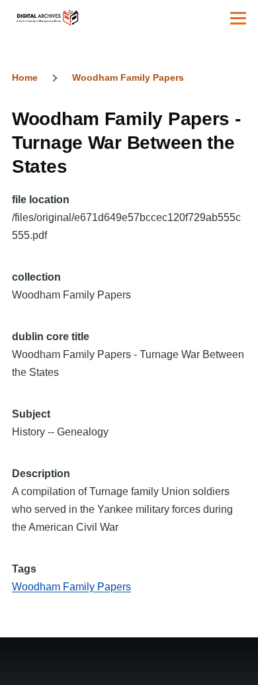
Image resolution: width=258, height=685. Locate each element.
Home (25, 77)
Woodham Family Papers (128, 77)
